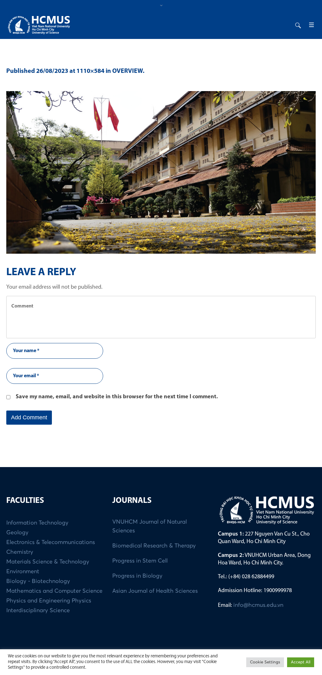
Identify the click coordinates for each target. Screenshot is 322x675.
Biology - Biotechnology (38, 581)
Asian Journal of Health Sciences (155, 591)
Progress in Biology (137, 576)
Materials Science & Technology (47, 562)
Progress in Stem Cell (140, 561)
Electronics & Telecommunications (50, 542)
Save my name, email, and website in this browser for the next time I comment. (117, 397)
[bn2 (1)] (161, 172)
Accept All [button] (300, 662)
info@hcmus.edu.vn (258, 605)
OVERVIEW (127, 71)
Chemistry (19, 552)
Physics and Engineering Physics (48, 601)
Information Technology (37, 523)
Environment (22, 571)
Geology (17, 533)
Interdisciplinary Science (38, 610)
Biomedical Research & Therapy (154, 546)
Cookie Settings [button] (265, 662)
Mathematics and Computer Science (54, 591)
